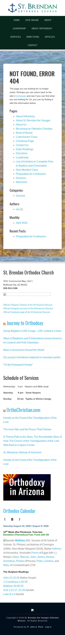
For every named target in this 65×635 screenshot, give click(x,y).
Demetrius (9, 561)
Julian (15, 557)
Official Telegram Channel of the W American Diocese (27, 305)
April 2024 (21, 223)
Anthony (56, 548)
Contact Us (22, 145)
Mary (6, 565)
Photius (20, 561)
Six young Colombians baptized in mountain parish (31, 357)
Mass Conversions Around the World (23, 350)
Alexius (50, 557)
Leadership (22, 157)
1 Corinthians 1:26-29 (15, 581)
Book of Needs (24, 132)
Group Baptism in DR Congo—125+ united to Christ (32, 331)
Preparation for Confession (31, 174)
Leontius (48, 561)
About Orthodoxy (25, 116)
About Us (21, 124)
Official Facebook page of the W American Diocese (26, 312)
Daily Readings (24, 149)
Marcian (24, 557)
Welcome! (21, 182)
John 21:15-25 (11, 577)
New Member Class (27, 169)
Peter (39, 561)
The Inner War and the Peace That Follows (27, 429)
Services (21, 178)
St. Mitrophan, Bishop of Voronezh (22, 452)
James (41, 557)
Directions (21, 153)
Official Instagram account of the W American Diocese (28, 308)
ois (17, 209)
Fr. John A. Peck (35, 627)
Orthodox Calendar (19, 510)
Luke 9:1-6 (9, 594)
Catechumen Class (26, 137)
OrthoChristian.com (23, 409)
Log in (48, 627)
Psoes (34, 552)
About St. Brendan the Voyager (33, 120)
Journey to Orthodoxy (25, 322)
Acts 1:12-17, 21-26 (14, 590)
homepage (20, 96)
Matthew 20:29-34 (13, 586)
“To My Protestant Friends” (18, 364)
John (33, 557)
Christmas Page (25, 141)
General (20, 195)
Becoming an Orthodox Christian (34, 128)
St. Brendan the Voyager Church (32, 8)
